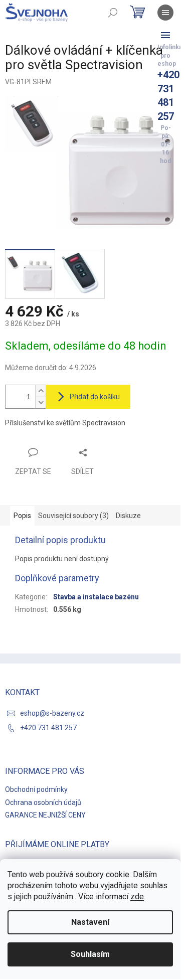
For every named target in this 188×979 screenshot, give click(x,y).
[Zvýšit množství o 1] (41, 391)
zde (137, 896)
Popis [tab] (22, 516)
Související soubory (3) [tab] (73, 516)
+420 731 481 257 (48, 728)
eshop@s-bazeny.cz (52, 713)
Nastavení (90, 922)
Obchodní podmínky (36, 789)
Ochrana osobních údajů (43, 802)
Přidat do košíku (95, 397)
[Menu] (165, 13)
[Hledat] (113, 13)
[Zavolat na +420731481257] (165, 35)
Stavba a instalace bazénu (96, 597)
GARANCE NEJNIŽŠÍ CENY (45, 815)
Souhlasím (90, 954)
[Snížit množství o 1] (41, 402)
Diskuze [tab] (128, 516)
